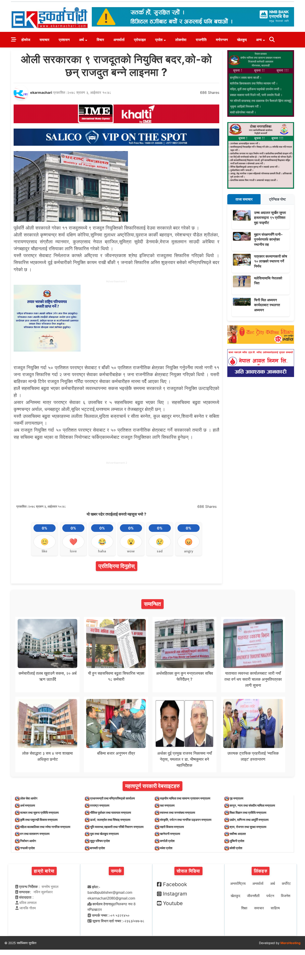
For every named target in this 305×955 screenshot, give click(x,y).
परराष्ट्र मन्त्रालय (99, 805)
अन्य (259, 39)
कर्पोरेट (286, 883)
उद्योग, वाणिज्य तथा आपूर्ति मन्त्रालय (249, 820)
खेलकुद (242, 39)
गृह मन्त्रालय (236, 798)
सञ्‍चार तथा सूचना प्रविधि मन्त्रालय (39, 812)
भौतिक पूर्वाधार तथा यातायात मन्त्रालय (110, 812)
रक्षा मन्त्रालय (167, 805)
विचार (100, 39)
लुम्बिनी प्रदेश (237, 841)
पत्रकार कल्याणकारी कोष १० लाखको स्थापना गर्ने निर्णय (270, 261)
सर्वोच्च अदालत (238, 834)
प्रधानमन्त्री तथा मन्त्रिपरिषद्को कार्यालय (112, 798)
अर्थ (81, 39)
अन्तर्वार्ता (119, 39)
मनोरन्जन (222, 39)
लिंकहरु (260, 871)
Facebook (175, 884)
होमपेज (25, 39)
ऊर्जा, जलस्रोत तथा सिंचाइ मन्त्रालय (110, 820)
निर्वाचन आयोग (28, 841)
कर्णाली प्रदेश (167, 841)
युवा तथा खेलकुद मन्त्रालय (104, 834)
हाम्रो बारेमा (44, 871)
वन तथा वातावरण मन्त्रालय (35, 834)
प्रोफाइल (140, 39)
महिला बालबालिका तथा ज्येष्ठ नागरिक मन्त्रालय (45, 827)
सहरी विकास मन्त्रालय (172, 827)
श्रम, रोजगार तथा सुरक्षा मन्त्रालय (248, 827)
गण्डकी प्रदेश (27, 848)
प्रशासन (64, 39)
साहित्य (275, 908)
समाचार (44, 39)
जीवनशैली (253, 896)
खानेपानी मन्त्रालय (170, 834)
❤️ (73, 542)
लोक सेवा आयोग (28, 798)
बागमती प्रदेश (97, 848)
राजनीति (201, 39)
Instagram (175, 894)
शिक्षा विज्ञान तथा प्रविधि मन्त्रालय (248, 812)
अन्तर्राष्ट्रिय (238, 883)
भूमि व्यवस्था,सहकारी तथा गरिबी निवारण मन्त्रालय (117, 827)
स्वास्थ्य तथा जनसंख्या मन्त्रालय (177, 812)
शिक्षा (244, 908)
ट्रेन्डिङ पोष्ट (277, 199)
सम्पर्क (116, 871)
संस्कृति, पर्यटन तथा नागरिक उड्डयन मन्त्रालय (185, 820)
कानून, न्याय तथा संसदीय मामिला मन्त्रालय (252, 805)
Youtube (173, 903)
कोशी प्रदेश (236, 848)
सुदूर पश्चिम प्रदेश (100, 841)
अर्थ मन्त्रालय (27, 805)
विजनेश (285, 896)
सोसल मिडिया (188, 871)
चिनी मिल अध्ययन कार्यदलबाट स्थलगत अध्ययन (267, 305)
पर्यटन (270, 896)
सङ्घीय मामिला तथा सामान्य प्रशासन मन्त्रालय (185, 798)
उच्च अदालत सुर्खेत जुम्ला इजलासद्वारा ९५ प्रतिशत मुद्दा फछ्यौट (270, 217)
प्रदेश (159, 39)
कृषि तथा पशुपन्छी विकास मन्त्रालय (39, 820)
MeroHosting (290, 943)
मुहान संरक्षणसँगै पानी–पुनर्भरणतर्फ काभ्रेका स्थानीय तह (268, 239)
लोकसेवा (180, 39)
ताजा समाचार (244, 199)
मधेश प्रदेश (166, 848)
